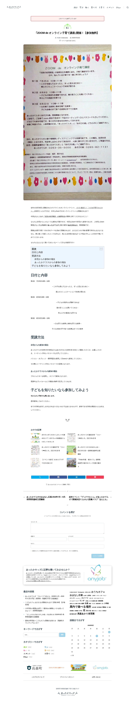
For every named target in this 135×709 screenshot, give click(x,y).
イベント (110, 7)
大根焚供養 (98, 603)
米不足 (80, 610)
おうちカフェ (98, 592)
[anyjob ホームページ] (56, 667)
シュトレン (78, 598)
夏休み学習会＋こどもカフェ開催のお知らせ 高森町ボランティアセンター (44, 622)
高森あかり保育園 (85, 613)
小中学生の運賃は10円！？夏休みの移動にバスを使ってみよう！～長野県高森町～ (44, 610)
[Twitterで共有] (40, 477)
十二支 (93, 603)
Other (118, 7)
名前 (33, 536)
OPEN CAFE (88, 592)
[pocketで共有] (95, 477)
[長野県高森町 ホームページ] (34, 667)
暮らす (94, 7)
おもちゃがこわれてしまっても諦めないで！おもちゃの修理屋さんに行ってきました (53, 438)
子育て (102, 7)
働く (87, 7)
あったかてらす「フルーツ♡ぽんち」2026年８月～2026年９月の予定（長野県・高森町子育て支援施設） (44, 597)
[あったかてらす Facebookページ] (79, 667)
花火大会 (88, 610)
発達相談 (72, 610)
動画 (90, 603)
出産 (86, 603)
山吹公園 (94, 607)
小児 (102, 603)
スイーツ (84, 598)
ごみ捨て (94, 595)
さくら (98, 595)
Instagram (81, 592)
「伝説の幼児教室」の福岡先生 (54, 216)
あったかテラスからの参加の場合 (50, 262)
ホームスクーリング (74, 600)
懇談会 (104, 607)
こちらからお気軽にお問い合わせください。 (38, 581)
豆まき (100, 610)
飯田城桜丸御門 (73, 614)
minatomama (64, 37)
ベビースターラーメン (99, 598)
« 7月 (72, 655)
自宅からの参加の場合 (45, 259)
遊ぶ (76, 7)
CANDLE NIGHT (73, 592)
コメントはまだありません (68, 40)
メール (70, 536)
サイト (32, 543)
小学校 (106, 603)
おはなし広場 (76, 595)
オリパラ (72, 598)
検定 (110, 607)
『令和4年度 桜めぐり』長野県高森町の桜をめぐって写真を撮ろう (89, 463)
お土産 (84, 595)
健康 (82, 603)
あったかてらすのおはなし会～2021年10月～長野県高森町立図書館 (89, 450)
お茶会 (89, 595)
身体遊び (104, 610)
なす (101, 595)
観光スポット (95, 610)
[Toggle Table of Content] (100, 248)
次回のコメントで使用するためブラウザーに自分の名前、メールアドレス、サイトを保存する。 (55, 551)
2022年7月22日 (76, 37)
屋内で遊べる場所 (80, 606)
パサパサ (91, 598)
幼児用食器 (99, 607)
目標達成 (76, 610)
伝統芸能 (100, 601)
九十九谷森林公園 (93, 600)
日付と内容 (37, 252)
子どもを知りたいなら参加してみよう (51, 265)
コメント (34, 522)
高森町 (64, 484)
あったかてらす (52, 484)
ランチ (82, 601)
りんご (104, 595)
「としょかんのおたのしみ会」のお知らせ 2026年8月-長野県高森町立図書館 (44, 616)
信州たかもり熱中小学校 (75, 603)
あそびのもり (73, 225)
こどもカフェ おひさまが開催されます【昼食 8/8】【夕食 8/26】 (45, 604)
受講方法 (36, 256)
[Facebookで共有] (58, 477)
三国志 (86, 600)
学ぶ (81, 7)
